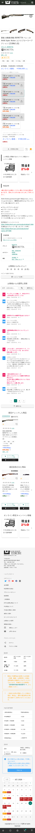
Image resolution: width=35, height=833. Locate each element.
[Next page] (23, 400)
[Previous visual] (4, 16)
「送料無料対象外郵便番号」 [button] (18, 685)
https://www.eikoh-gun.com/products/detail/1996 (17, 224)
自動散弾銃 (14, 254)
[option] (17, 580)
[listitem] (17, 295)
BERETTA (14, 244)
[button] (30, 149)
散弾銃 (13, 252)
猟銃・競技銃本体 (16, 250)
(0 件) (11, 53)
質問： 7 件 (4, 55)
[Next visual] (30, 16)
